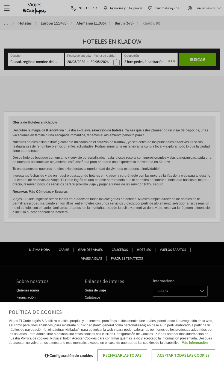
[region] (112, 185)
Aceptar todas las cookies (183, 355)
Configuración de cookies (71, 355)
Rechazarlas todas (122, 355)
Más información (195, 343)
